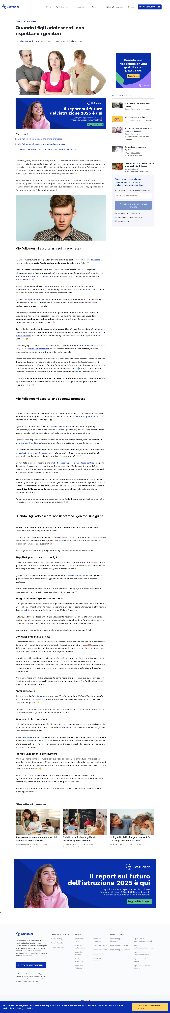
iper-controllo (89, 463)
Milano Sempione (58, 947)
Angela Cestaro (133, 109)
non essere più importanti (59, 426)
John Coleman (38, 696)
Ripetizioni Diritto (99, 945)
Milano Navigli (56, 939)
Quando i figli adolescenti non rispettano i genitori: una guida (47, 149)
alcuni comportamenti (39, 349)
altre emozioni (66, 727)
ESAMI (147, 109)
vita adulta (88, 289)
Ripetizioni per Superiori (120, 950)
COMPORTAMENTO (26, 21)
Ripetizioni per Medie (119, 945)
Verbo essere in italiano (135, 117)
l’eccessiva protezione (68, 463)
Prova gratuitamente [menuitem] (149, 7)
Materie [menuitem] (94, 7)
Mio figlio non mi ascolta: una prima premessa (40, 139)
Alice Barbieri (26, 41)
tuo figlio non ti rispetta (35, 299)
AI (150, 172)
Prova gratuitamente (31, 965)
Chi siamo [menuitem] (131, 7)
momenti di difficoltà (26, 443)
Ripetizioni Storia (99, 950)
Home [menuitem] (48, 7)
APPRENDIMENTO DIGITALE (137, 172)
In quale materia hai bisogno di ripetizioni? (133, 190)
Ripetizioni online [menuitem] (62, 7)
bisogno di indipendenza (43, 276)
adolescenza (95, 260)
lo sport (99, 332)
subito (27, 610)
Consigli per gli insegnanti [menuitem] (112, 7)
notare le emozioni (32, 737)
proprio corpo (22, 276)
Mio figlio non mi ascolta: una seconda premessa (41, 144)
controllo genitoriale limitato (33, 453)
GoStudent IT (133, 169)
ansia (38, 469)
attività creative (23, 335)
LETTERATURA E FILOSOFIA (138, 136)
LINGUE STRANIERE (134, 155)
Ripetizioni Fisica (99, 954)
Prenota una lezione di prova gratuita (133, 205)
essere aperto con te (78, 575)
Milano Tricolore (58, 943)
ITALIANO (148, 120)
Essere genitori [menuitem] (80, 7)
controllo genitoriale (86, 416)
